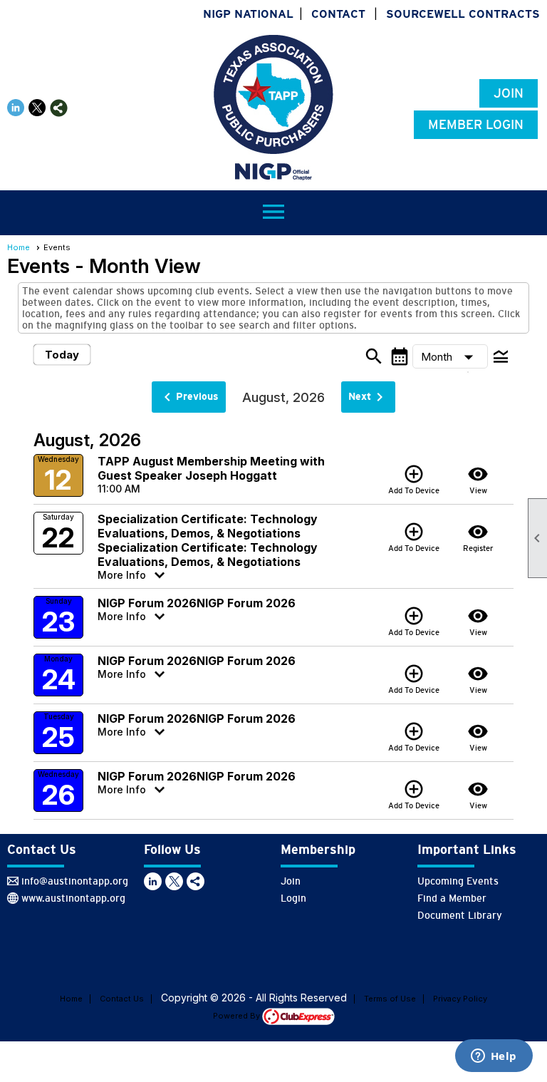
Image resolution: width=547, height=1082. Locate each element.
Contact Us (122, 999)
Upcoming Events (458, 881)
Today (62, 354)
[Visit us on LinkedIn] (16, 108)
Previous (189, 397)
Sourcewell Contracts (463, 14)
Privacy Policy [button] (460, 999)
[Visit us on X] (37, 108)
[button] (450, 356)
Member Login (475, 125)
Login (293, 898)
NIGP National (248, 14)
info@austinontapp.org (74, 881)
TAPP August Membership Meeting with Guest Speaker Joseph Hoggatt (211, 468)
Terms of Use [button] (390, 999)
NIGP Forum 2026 (147, 603)
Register (478, 536)
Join (508, 93)
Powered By (237, 1016)
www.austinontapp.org (73, 898)
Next (368, 397)
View (478, 479)
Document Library (459, 915)
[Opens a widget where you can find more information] (493, 1057)
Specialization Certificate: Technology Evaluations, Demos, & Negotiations (208, 526)
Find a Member (451, 898)
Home (18, 247)
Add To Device (413, 479)
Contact (338, 14)
